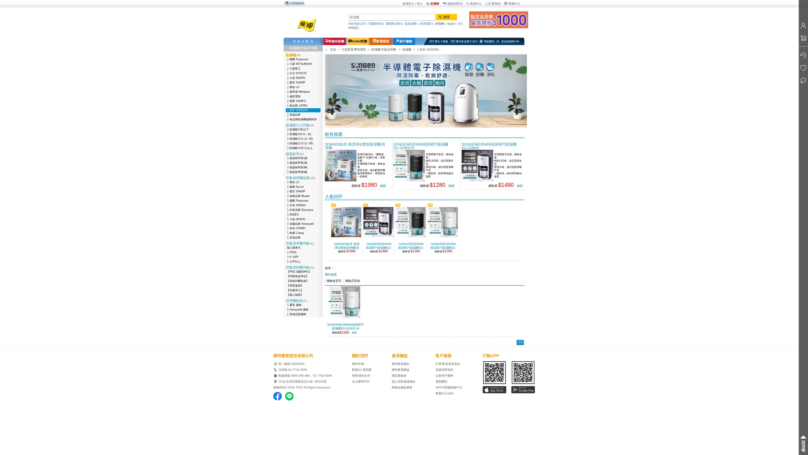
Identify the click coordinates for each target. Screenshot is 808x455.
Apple (451, 23)
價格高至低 (352, 280)
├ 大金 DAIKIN (296, 77)
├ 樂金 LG (293, 87)
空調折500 (375, 23)
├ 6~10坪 (292, 257)
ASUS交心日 (356, 23)
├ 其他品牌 (293, 114)
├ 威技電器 (293, 96)
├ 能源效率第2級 (297, 162)
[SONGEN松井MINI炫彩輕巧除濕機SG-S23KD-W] (443, 236)
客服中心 (514, 3)
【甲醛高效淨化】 (298, 276)
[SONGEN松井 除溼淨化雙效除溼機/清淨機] (340, 180)
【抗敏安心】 (295, 290)
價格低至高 (334, 280)
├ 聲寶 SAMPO (296, 101)
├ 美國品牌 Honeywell (300, 223)
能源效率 (295, 154)
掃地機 (439, 23)
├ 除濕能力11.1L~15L (300, 138)
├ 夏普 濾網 (294, 305)
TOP (520, 342)
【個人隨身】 (295, 294)
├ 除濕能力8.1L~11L (299, 134)
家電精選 (382, 41)
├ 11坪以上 (294, 261)
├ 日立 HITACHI (297, 73)
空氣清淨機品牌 (300, 178)
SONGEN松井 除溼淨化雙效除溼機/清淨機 (355, 146)
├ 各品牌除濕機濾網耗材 (302, 119)
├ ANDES (293, 214)
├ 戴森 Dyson (295, 186)
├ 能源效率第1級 (297, 158)
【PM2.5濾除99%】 (299, 271)
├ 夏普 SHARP (296, 82)
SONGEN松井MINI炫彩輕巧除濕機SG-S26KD (489, 146)
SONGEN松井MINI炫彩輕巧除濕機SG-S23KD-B (420, 146)
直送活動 (410, 23)
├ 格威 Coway (295, 233)
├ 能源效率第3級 (297, 167)
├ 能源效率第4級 (297, 172)
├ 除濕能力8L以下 (298, 129)
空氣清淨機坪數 (300, 243)
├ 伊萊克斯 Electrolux (300, 210)
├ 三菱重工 (293, 68)
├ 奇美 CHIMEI (296, 228)
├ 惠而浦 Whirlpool (298, 91)
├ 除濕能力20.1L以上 (300, 148)
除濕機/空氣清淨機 (303, 48)
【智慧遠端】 (295, 285)
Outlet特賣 (359, 41)
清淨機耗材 (296, 300)
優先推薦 (331, 274)
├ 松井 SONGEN (297, 110)
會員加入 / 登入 (413, 3)
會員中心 (476, 3)
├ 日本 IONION (296, 205)
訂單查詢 (495, 3)
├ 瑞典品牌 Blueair (298, 196)
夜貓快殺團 (336, 41)
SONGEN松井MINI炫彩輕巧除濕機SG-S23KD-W (443, 245)
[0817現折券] (503, 27)
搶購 (383, 185)
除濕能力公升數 (300, 125)
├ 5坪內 (291, 252)
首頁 (333, 49)
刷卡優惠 (406, 41)
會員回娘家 (508, 41)
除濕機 (406, 49)
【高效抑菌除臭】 (298, 281)
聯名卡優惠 (441, 41)
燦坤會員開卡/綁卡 (467, 41)
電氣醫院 (489, 41)
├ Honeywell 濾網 (297, 309)
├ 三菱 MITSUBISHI (299, 64)
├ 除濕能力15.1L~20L (300, 143)
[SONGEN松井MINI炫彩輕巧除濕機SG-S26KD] (477, 180)
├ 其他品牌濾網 (296, 314)
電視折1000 (393, 23)
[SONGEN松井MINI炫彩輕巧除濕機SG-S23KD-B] (409, 180)
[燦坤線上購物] (314, 32)
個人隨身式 (293, 247)
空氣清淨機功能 (300, 267)
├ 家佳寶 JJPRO (297, 105)
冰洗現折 (426, 23)
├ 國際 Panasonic (298, 59)
